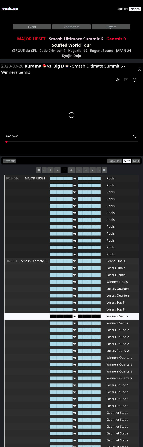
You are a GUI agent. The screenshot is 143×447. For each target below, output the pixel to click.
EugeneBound (101, 50)
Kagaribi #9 (77, 50)
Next (136, 161)
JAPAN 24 (123, 50)
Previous (9, 161)
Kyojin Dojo (71, 55)
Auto (127, 161)
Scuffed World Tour (71, 45)
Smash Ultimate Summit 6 (76, 39)
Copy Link (114, 161)
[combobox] (32, 26)
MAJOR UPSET (31, 39)
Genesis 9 (116, 39)
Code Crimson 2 (52, 50)
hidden (135, 9)
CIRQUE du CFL (24, 50)
